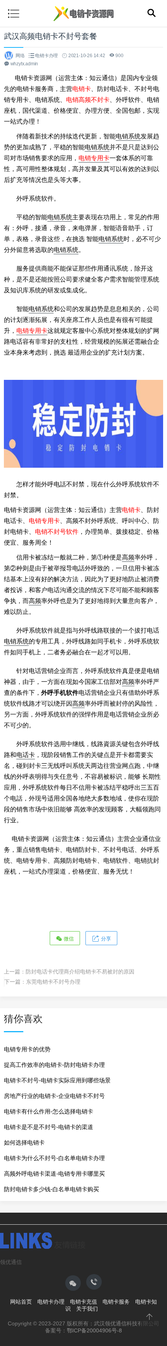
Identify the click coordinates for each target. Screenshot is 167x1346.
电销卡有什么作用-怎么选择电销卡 (48, 1111)
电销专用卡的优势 (27, 1049)
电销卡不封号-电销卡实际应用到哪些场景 (57, 1080)
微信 (68, 939)
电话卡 (25, 755)
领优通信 (11, 1262)
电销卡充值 (83, 1302)
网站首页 (21, 1302)
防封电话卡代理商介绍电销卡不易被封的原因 (80, 971)
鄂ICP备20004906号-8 (94, 1330)
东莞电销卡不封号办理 (53, 982)
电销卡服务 (116, 1302)
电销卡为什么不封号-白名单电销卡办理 (54, 1158)
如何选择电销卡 (24, 1142)
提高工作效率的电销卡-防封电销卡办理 (54, 1064)
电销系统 (128, 136)
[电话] (94, 1282)
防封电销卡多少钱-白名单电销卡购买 (51, 1189)
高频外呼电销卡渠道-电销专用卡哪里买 (54, 1173)
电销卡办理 (46, 55)
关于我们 (87, 1309)
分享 (105, 939)
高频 (128, 557)
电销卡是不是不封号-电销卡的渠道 (48, 1127)
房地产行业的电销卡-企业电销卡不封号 (54, 1096)
